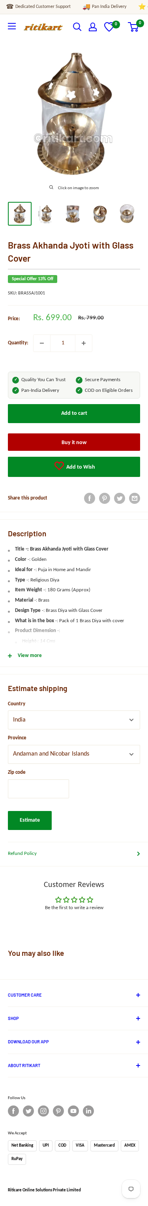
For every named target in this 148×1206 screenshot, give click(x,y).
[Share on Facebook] (89, 498)
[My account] (93, 27)
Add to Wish (80, 467)
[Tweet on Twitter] (119, 498)
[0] (109, 30)
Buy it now (74, 443)
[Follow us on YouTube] (73, 1111)
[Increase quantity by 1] (83, 343)
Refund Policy (22, 853)
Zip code (17, 772)
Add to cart (74, 413)
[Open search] (77, 27)
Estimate (30, 820)
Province (17, 738)
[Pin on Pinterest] (104, 498)
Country (16, 704)
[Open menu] (12, 26)
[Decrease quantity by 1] (42, 343)
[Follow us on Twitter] (28, 1111)
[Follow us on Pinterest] (58, 1111)
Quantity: (18, 343)
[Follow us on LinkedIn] (88, 1111)
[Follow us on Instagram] (43, 1111)
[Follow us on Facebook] (13, 1111)
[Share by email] (134, 498)
